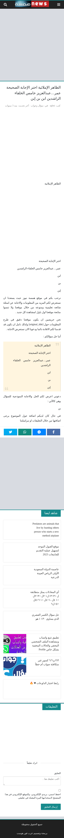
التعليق (57, 773)
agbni (52, 105)
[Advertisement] (32, 44)
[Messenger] (39, 432)
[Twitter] (10, 432)
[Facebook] (53, 432)
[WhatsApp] (25, 432)
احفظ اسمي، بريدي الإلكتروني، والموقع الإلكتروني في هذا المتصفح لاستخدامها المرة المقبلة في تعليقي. (33, 796)
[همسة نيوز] (32, 3)
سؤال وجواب (37, 105)
